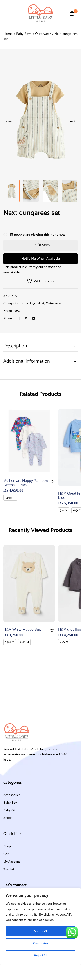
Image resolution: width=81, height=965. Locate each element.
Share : (8, 318)
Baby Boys (24, 34)
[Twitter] (26, 318)
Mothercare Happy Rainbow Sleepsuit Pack (25, 483)
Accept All (40, 931)
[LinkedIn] (33, 318)
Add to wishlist (52, 481)
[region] (40, 926)
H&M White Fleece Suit (22, 629)
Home (8, 34)
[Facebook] (19, 318)
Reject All (40, 955)
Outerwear (43, 34)
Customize (40, 943)
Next (41, 303)
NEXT (18, 311)
